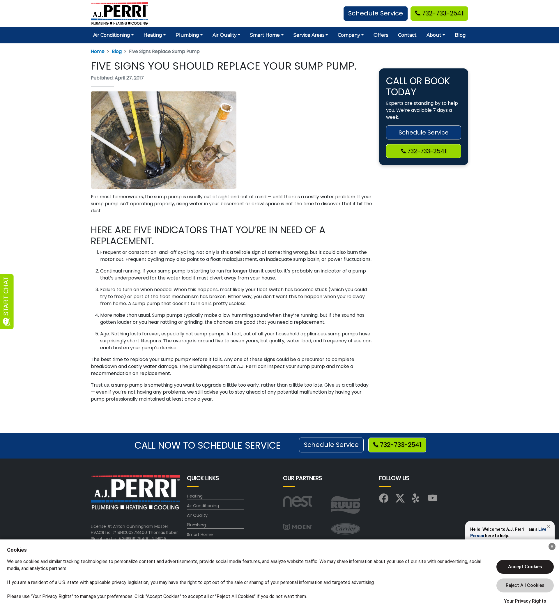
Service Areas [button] (308, 35)
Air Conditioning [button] (111, 35)
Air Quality (197, 515)
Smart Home (200, 534)
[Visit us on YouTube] (432, 500)
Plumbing (196, 525)
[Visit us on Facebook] (383, 500)
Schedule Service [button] (375, 13)
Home (98, 51)
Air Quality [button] (225, 35)
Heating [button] (153, 35)
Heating (195, 496)
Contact (407, 35)
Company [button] (349, 35)
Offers (381, 35)
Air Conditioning (203, 506)
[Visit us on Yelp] (416, 500)
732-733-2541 (441, 13)
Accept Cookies (525, 566)
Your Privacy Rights (525, 601)
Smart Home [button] (265, 35)
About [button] (434, 35)
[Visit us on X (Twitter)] (400, 500)
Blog (460, 35)
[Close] (552, 546)
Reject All (525, 585)
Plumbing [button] (187, 35)
